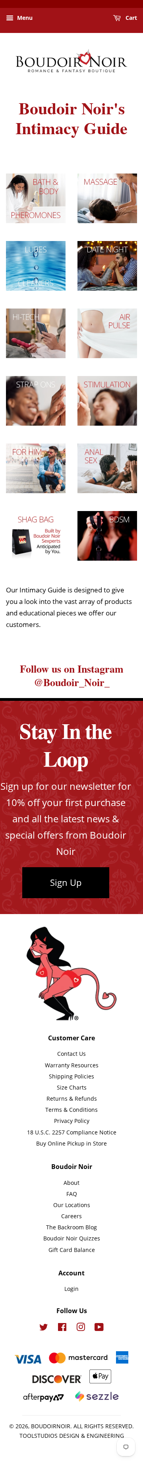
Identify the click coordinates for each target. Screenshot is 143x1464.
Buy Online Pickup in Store (71, 1143)
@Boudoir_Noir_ (72, 682)
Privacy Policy (71, 1121)
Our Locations (71, 1205)
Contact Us (71, 1053)
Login (71, 1288)
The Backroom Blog (71, 1227)
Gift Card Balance (71, 1250)
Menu (24, 17)
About (71, 1182)
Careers (71, 1216)
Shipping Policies (71, 1076)
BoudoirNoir (50, 1426)
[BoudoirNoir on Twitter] (43, 1328)
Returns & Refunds (71, 1098)
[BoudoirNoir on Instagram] (80, 1328)
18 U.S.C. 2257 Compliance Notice (71, 1132)
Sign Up (65, 882)
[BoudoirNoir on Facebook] (62, 1328)
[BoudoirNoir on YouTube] (99, 1328)
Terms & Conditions (71, 1109)
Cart (130, 17)
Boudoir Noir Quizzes (71, 1238)
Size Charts (72, 1087)
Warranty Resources (72, 1065)
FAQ (71, 1194)
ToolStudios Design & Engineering (71, 1435)
